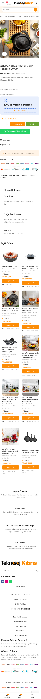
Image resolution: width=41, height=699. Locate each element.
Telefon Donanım (20, 635)
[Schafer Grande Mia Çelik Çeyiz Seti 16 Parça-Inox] (10, 387)
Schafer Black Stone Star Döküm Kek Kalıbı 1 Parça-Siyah (30, 311)
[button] (10, 281)
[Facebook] (2, 581)
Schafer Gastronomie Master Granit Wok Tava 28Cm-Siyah (30, 355)
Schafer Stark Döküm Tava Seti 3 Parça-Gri (30, 451)
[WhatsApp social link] (9, 144)
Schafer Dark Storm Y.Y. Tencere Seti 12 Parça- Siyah (9, 349)
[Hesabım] (36, 3)
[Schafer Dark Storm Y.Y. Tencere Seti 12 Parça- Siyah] (10, 340)
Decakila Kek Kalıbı (9, 266)
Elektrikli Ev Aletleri (20, 621)
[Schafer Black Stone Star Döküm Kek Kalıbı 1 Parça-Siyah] (30, 299)
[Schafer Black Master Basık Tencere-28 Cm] (30, 256)
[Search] (35, 10)
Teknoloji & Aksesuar (20, 617)
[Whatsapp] (10, 581)
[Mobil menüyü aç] (3, 3)
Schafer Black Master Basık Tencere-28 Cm (30, 267)
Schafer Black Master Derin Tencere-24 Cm (10, 310)
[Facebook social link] (7, 144)
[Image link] (19, 563)
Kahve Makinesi (20, 626)
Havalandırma (20, 631)
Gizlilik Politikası (20, 604)
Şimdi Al (33, 124)
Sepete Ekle (18, 124)
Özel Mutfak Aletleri (8, 404)
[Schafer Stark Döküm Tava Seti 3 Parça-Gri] (30, 437)
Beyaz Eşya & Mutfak (13, 16)
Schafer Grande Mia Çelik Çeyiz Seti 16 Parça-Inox (10, 399)
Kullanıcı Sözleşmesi (20, 599)
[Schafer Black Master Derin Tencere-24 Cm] (10, 299)
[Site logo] (23, 3)
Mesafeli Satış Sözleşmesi (20, 595)
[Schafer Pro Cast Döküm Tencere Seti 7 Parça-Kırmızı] (10, 436)
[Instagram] (6, 581)
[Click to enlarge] (4, 54)
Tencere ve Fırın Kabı (31, 16)
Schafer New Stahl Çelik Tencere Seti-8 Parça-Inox (30, 399)
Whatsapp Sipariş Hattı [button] (16, 131)
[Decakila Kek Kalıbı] (10, 256)
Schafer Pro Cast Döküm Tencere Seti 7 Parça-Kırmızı (10, 451)
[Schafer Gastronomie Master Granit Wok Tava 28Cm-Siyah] (30, 343)
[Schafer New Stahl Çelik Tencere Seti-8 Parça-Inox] (30, 387)
